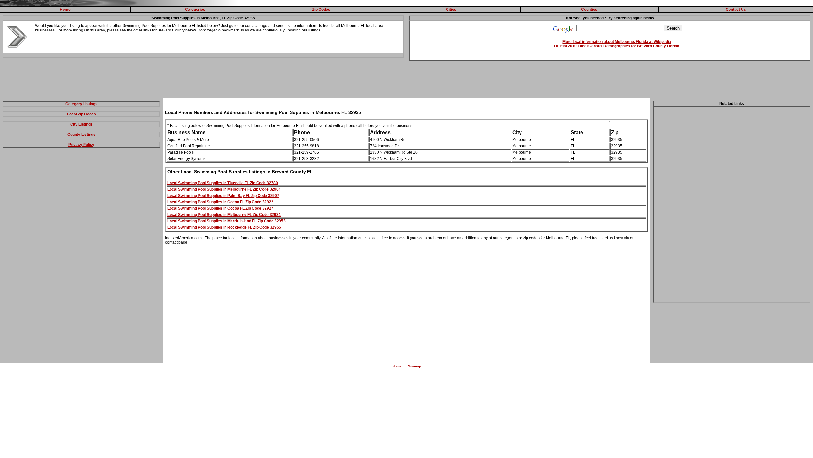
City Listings (81, 124)
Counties (589, 9)
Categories (195, 9)
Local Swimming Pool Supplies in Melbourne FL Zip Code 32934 (224, 214)
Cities (451, 9)
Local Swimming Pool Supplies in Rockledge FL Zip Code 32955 (224, 227)
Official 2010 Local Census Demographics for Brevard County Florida (616, 46)
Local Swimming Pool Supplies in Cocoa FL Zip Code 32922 (220, 202)
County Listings (81, 134)
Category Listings (81, 104)
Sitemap (414, 366)
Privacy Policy (81, 144)
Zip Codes (321, 9)
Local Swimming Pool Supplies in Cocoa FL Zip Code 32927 (220, 208)
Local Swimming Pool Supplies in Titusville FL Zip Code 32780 (222, 183)
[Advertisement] (406, 80)
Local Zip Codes (81, 114)
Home (65, 9)
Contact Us (736, 9)
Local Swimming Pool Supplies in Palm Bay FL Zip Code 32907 (223, 195)
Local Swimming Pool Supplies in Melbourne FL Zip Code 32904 (224, 189)
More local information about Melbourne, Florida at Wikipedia (616, 41)
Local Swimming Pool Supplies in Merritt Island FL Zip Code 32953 (226, 221)
